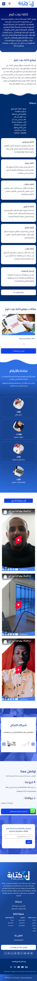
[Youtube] (25, 953)
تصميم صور (22, 923)
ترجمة (12, 920)
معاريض (34, 923)
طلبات (34, 928)
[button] (3, 3)
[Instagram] (21, 953)
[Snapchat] (8, 953)
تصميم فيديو (22, 925)
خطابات (34, 920)
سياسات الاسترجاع (25, 971)
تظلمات (34, 931)
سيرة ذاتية (11, 925)
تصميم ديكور (22, 920)
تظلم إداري (31, 338)
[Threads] (5, 953)
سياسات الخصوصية (15, 971)
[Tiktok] (12, 953)
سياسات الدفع (33, 971)
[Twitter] (28, 953)
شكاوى (34, 925)
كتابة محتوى (11, 923)
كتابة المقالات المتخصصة (18, 908)
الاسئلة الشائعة (7, 971)
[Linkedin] (18, 953)
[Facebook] (31, 953)
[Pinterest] (15, 953)
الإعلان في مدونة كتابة (18, 906)
